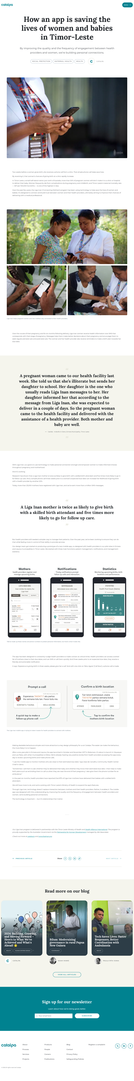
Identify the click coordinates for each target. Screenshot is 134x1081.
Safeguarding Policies (75, 1059)
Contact (70, 1049)
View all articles (67, 974)
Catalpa (18, 1067)
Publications (49, 1059)
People (47, 1049)
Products (48, 1045)
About (24, 1045)
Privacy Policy (72, 1054)
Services (25, 1054)
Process (25, 1049)
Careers (47, 1054)
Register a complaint (96, 1045)
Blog (68, 1045)
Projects (25, 1059)
